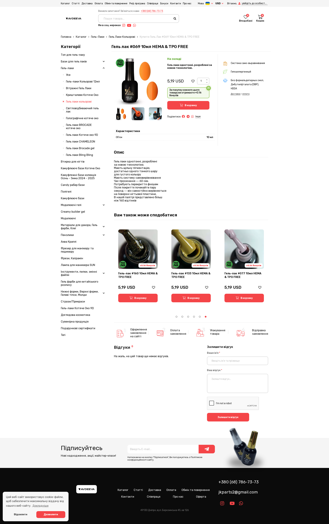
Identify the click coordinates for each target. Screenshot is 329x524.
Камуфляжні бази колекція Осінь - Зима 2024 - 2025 (78, 176)
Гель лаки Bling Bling (79, 155)
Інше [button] (198, 116)
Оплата (99, 3)
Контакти (175, 3)
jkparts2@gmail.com (238, 492)
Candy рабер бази (73, 185)
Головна (66, 36)
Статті (76, 3)
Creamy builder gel (73, 211)
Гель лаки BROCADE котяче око (79, 126)
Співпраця (152, 3)
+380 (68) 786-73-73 (152, 11)
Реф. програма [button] (137, 3)
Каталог (65, 3)
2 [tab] (182, 317)
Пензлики (67, 235)
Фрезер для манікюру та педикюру (77, 250)
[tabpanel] (137, 266)
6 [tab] (206, 317)
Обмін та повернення (116, 3)
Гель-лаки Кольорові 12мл (83, 81)
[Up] (207, 79)
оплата (245, 94)
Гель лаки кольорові (122, 36)
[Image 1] (120, 113)
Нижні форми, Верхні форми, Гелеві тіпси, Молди (80, 293)
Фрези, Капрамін (72, 258)
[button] (239, 3)
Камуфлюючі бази (72, 198)
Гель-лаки (97, 36)
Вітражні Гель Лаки (78, 88)
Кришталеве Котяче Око (82, 95)
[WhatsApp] (192, 116)
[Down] (207, 82)
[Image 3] (155, 113)
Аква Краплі (68, 241)
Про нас (187, 3)
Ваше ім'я (213, 353)
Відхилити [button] (20, 514)
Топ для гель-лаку (73, 54)
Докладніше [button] (40, 505)
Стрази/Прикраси (73, 301)
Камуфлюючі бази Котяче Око (80, 168)
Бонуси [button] (164, 3)
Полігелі (66, 191)
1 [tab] (176, 317)
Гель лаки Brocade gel (80, 148)
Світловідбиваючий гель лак (82, 110)
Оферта (201, 496)
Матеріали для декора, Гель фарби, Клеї (79, 226)
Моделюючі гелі (71, 205)
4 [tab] (194, 317)
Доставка (87, 3)
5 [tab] (200, 317)
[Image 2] (138, 113)
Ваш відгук (214, 370)
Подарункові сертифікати (78, 328)
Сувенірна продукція (75, 321)
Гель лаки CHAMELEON (80, 141)
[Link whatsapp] (135, 25)
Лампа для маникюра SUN (78, 265)
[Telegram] (188, 116)
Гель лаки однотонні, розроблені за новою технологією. (189, 66)
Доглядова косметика (75, 315)
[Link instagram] (124, 25)
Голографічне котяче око (82, 118)
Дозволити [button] (51, 514)
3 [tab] (188, 317)
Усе (68, 74)
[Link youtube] (130, 25)
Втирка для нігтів (72, 161)
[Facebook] (183, 116)
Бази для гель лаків (74, 61)
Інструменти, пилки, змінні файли (79, 273)
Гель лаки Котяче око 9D (82, 134)
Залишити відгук (228, 417)
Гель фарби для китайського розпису (79, 283)
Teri (63, 335)
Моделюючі (68, 218)
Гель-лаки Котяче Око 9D (77, 308)
